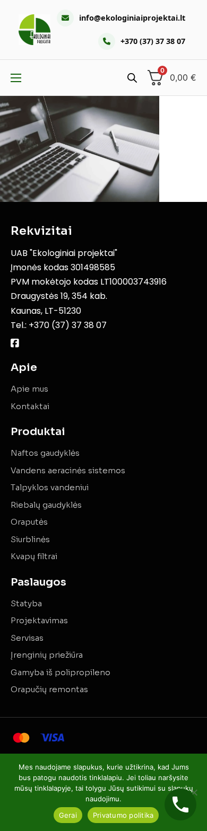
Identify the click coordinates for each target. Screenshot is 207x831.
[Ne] (193, 792)
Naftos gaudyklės (45, 453)
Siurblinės (30, 539)
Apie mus (29, 389)
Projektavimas (39, 620)
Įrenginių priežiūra (47, 655)
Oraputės (29, 522)
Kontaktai (30, 406)
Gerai (68, 815)
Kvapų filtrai (34, 556)
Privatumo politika (123, 815)
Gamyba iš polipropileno (60, 672)
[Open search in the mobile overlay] (132, 77)
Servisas (27, 638)
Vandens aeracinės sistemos (68, 470)
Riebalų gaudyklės (46, 505)
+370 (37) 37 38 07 (152, 41)
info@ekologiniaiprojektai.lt (132, 18)
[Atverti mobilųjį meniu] (16, 78)
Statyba (26, 603)
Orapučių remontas (49, 689)
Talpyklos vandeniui (50, 487)
